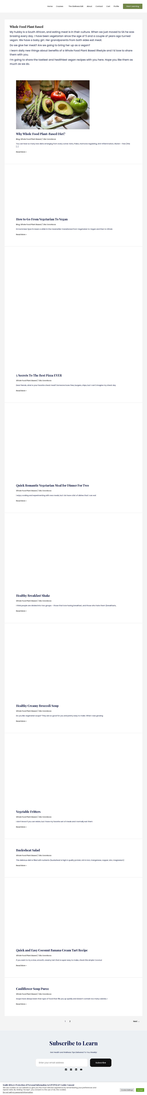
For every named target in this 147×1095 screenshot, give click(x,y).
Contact (99, 6)
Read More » (21, 152)
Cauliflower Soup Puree (32, 989)
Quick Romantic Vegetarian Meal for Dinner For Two (52, 485)
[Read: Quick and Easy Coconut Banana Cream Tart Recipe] (73, 916)
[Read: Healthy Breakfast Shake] (50, 556)
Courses (59, 6)
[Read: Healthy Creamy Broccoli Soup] (50, 666)
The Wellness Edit (76, 6)
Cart (108, 6)
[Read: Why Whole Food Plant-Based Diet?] (53, 104)
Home (50, 6)
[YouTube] (81, 1069)
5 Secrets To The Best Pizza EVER (39, 375)
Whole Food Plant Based (31, 139)
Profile (116, 6)
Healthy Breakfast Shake (33, 595)
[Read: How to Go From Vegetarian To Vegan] (53, 194)
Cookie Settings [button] (127, 1090)
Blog (18, 139)
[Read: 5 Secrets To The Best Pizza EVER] (73, 313)
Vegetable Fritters (28, 812)
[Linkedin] (76, 1069)
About (89, 6)
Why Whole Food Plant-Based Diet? (40, 134)
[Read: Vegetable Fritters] (73, 774)
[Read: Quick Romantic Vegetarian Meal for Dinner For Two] (67, 446)
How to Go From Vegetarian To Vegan (42, 219)
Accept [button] (140, 1090)
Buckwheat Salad (28, 850)
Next (136, 1021)
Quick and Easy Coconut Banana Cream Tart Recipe (52, 950)
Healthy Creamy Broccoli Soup (37, 706)
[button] (132, 6)
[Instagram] (71, 1069)
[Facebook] (66, 1069)
